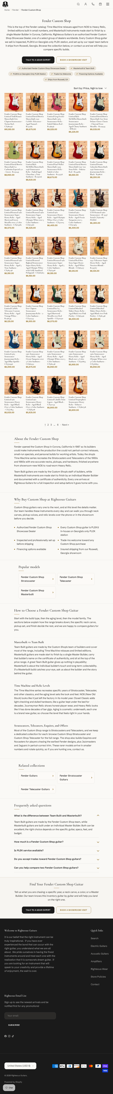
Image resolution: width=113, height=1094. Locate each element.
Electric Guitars (99, 945)
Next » (65, 424)
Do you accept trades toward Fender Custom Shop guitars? (47, 858)
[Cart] (100, 4)
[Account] (86, 4)
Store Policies (98, 976)
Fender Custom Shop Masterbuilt (32, 592)
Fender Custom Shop (31, 10)
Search (94, 938)
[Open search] (78, 4)
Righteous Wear (99, 968)
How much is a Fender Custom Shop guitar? (38, 841)
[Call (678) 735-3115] (93, 4)
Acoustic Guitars (100, 953)
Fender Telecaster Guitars (35, 789)
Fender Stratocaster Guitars (71, 777)
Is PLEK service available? (29, 850)
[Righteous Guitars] (5, 4)
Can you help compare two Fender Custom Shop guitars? (46, 867)
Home (7, 10)
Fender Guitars (29, 775)
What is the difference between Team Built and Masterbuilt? (48, 815)
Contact (95, 984)
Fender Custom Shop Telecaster (71, 579)
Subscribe (14, 1025)
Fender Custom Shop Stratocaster (32, 579)
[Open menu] (108, 4)
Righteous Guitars (19, 1075)
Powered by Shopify (13, 1082)
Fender (15, 10)
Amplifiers (96, 961)
